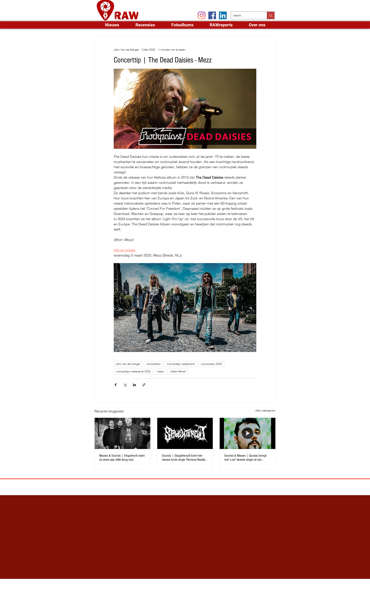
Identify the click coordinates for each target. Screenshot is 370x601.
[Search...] (270, 15)
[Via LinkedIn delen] (134, 385)
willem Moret (178, 371)
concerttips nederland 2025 (133, 371)
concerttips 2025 (211, 364)
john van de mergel (128, 364)
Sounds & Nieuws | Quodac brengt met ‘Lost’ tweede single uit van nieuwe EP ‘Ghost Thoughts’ (245, 458)
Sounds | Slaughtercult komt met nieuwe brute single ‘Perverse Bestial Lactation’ (183, 458)
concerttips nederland (180, 364)
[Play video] (185, 109)
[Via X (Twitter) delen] (125, 385)
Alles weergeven (265, 410)
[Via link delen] (144, 385)
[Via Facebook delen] (115, 385)
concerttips (154, 364)
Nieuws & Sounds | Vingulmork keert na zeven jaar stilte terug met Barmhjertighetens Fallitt (122, 458)
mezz (160, 371)
